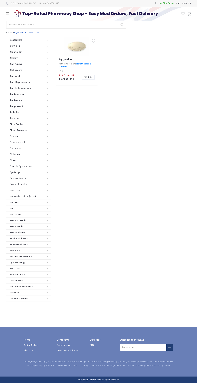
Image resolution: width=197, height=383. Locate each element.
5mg (61, 71)
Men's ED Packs (18, 220)
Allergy (14, 58)
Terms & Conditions (67, 350)
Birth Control (17, 124)
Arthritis (14, 112)
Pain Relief (15, 250)
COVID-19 (15, 46)
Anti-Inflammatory (20, 88)
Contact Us (63, 339)
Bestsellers (16, 39)
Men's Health (17, 226)
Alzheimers (16, 70)
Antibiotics (16, 100)
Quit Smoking (17, 262)
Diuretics (15, 160)
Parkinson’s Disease (21, 256)
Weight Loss (16, 280)
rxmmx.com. (95, 379)
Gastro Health (18, 178)
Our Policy (95, 339)
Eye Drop (15, 172)
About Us (28, 350)
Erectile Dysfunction (21, 166)
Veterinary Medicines (21, 286)
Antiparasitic (17, 106)
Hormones (16, 214)
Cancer (14, 136)
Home (9, 32)
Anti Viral (15, 76)
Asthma (14, 118)
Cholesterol (16, 148)
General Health (18, 184)
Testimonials (63, 345)
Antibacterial (17, 94)
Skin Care (15, 268)
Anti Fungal (16, 64)
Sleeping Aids (17, 274)
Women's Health (19, 298)
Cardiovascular (18, 142)
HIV (12, 208)
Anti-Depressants (20, 82)
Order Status (31, 345)
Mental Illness (17, 232)
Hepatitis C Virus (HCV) (23, 196)
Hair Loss (15, 190)
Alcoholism (16, 52)
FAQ (92, 345)
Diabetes (15, 154)
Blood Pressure (18, 130)
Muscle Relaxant (19, 244)
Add (90, 77)
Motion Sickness (19, 238)
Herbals (14, 202)
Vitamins (15, 292)
